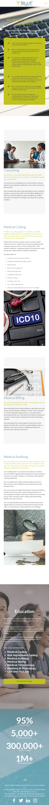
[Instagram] (35, 801)
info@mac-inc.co (30, 792)
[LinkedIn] (28, 801)
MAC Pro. (21, 641)
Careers (35, 785)
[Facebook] (14, 801)
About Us (13, 785)
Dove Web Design (10, 796)
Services (21, 785)
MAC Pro (28, 785)
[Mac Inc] (24, 3)
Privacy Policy (23, 796)
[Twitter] (21, 801)
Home (7, 785)
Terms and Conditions (37, 796)
